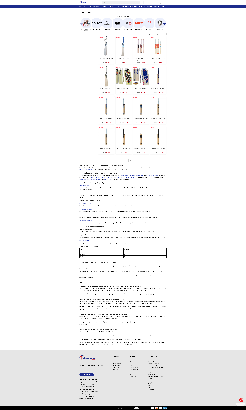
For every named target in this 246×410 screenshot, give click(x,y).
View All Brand (133, 376)
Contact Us (151, 389)
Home (80, 9)
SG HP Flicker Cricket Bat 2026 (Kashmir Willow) (106, 59)
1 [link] (123, 160)
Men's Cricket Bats (84, 185)
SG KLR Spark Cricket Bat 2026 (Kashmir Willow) (141, 59)
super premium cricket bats (86, 169)
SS (130, 363)
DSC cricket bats (95, 177)
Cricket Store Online (88, 408)
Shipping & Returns (152, 361)
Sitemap (150, 382)
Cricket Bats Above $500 (85, 220)
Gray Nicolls (133, 373)
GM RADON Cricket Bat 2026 (141, 88)
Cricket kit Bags (117, 365)
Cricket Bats (85, 9)
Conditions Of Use (152, 365)
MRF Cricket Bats (138, 29)
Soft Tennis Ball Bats (84, 240)
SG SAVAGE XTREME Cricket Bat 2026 (106, 89)
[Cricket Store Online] (87, 358)
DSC (131, 365)
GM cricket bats (123, 175)
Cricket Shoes (116, 361)
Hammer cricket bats (130, 177)
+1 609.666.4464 (157, 3)
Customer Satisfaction (154, 363)
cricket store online (90, 265)
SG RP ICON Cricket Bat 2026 (158, 58)
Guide (149, 387)
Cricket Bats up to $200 (85, 203)
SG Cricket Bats (160, 29)
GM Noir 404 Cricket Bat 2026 (140, 148)
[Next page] (141, 160)
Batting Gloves (116, 369)
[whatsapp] (241, 400)
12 (137, 160)
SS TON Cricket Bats (128, 29)
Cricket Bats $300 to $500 (86, 215)
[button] (83, 6)
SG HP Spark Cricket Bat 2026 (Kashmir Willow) (123, 59)
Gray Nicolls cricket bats (95, 179)
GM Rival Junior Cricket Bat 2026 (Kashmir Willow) (124, 89)
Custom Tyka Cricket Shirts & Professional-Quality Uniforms (155, 368)
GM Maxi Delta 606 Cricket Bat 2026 (123, 119)
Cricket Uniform (117, 373)
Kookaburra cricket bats (106, 177)
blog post (81, 267)
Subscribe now (87, 374)
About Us (150, 383)
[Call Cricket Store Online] (152, 2)
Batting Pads (116, 367)
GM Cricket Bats (117, 29)
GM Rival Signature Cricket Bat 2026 (106, 149)
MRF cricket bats (131, 175)
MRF (131, 371)
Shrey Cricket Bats (96, 29)
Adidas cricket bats (84, 179)
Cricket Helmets (117, 363)
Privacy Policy (151, 374)
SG (131, 361)
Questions (150, 372)
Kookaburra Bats (107, 29)
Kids (114, 374)
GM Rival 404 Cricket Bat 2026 (158, 118)
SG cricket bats (139, 175)
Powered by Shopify (97, 408)
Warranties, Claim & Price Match (156, 360)
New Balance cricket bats (152, 175)
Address (150, 371)
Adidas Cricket (134, 369)
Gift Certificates (152, 380)
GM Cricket (133, 360)
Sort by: (150, 34)
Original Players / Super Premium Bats (86, 30)
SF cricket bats (107, 179)
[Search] (141, 2)
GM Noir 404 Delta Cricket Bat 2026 (123, 149)
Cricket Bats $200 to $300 (86, 209)
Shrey (131, 374)
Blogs (149, 385)
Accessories (116, 371)
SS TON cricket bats (117, 177)
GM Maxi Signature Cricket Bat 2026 (141, 119)
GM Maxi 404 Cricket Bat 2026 (106, 118)
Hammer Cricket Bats (149, 29)
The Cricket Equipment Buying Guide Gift (155, 377)
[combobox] (123, 2)
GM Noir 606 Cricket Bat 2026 (158, 148)
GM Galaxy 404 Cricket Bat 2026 (158, 88)
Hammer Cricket (134, 367)
